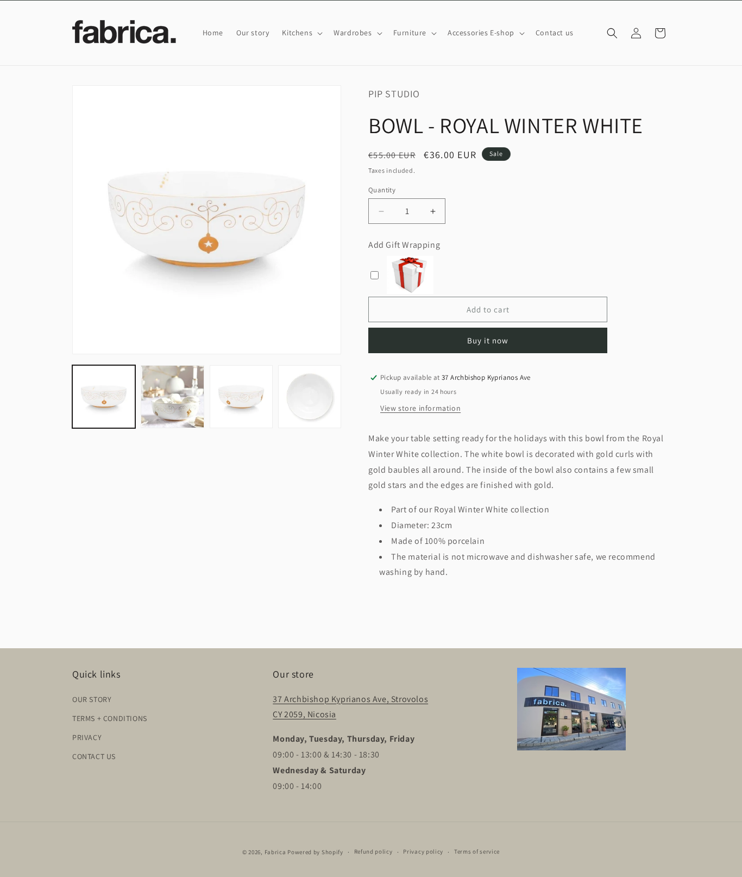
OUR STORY (91, 699)
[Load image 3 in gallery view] (241, 396)
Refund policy (373, 851)
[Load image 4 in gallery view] (309, 396)
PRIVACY (87, 737)
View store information (420, 408)
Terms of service (477, 851)
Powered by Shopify (315, 852)
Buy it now (487, 340)
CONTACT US (94, 756)
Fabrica (275, 852)
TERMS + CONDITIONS (109, 718)
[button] (301, 32)
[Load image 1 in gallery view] (103, 396)
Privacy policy (423, 851)
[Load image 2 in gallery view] (172, 396)
